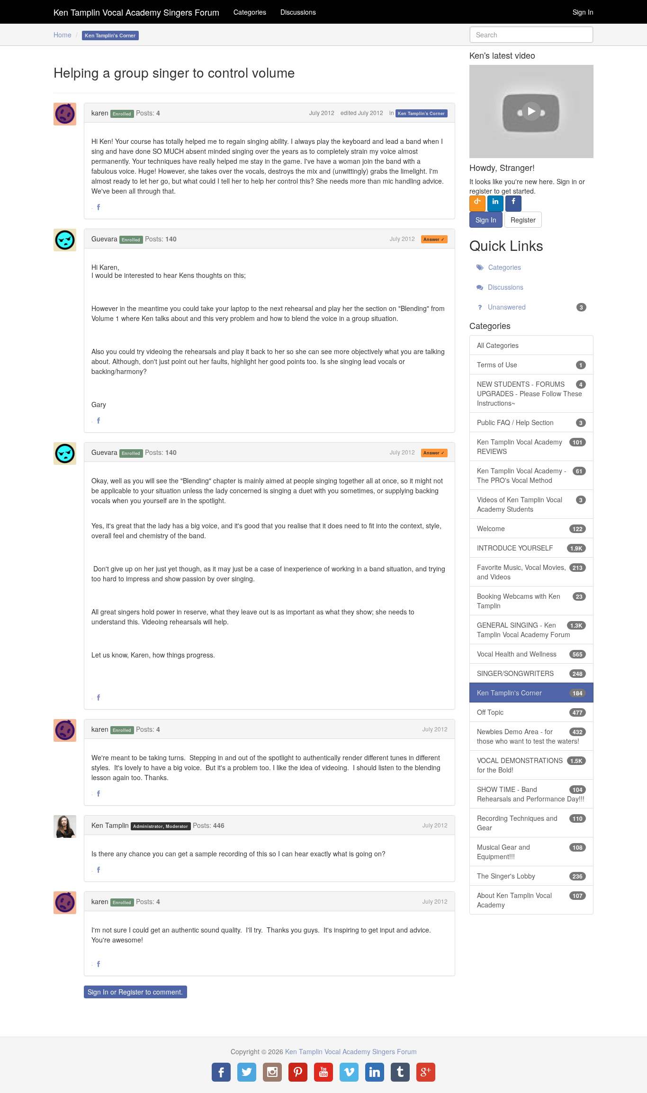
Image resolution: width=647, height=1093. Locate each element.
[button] (98, 207)
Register (131, 991)
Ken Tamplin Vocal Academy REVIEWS (530, 446)
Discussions (298, 12)
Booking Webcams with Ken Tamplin (530, 600)
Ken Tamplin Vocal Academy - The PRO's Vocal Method (530, 475)
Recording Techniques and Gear (530, 822)
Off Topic (530, 712)
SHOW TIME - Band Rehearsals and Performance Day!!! (530, 793)
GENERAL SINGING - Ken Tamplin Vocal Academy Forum (530, 629)
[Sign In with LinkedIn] (495, 203)
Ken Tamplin (110, 825)
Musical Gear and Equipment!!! (530, 851)
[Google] (425, 1072)
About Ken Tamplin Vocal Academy (530, 899)
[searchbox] (531, 35)
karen (99, 112)
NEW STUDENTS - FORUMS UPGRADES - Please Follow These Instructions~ (530, 393)
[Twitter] (246, 1072)
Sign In (583, 12)
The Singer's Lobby (530, 875)
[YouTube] (323, 1072)
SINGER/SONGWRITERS (530, 673)
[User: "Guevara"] (68, 240)
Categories (250, 12)
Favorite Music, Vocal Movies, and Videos (530, 571)
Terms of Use (530, 364)
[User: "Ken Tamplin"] (68, 826)
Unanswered (535, 306)
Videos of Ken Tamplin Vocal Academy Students (530, 504)
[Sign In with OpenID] (477, 203)
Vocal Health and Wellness (530, 653)
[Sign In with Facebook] (513, 203)
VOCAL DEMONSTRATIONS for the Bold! (530, 764)
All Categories (498, 345)
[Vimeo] (349, 1072)
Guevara (104, 238)
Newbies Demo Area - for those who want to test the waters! (530, 736)
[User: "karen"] (68, 114)
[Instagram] (272, 1072)
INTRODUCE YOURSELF (530, 547)
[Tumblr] (400, 1072)
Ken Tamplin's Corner (421, 113)
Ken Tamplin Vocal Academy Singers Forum (136, 12)
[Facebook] (221, 1072)
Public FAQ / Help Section (530, 422)
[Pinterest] (297, 1072)
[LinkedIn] (374, 1072)
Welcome (530, 528)
